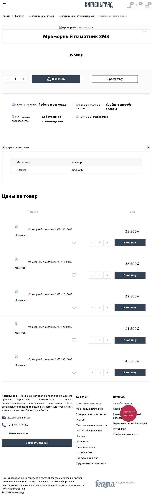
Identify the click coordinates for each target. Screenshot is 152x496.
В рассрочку (115, 79)
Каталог (82, 396)
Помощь (119, 396)
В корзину (58, 79)
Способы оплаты (123, 403)
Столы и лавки (84, 452)
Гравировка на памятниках (91, 414)
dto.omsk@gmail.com (19, 417)
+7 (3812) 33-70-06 (17, 425)
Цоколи (80, 436)
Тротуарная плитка (87, 458)
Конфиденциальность (125, 434)
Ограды (80, 419)
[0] (147, 6)
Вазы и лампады (85, 447)
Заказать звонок (37, 442)
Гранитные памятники (88, 403)
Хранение (118, 408)
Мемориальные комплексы (91, 425)
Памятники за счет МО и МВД (130, 423)
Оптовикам (119, 428)
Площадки (82, 441)
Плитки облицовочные (89, 430)
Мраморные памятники (89, 408)
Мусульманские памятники (91, 463)
